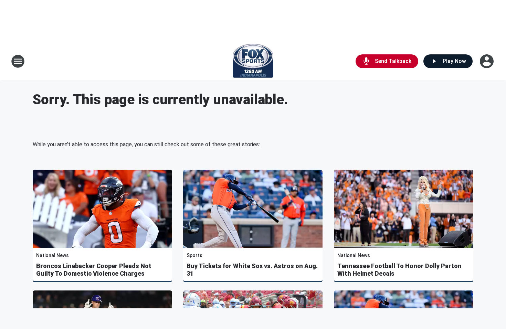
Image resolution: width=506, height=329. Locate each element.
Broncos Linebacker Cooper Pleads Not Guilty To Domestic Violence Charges (93, 269)
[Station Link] (253, 61)
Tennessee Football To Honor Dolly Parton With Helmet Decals (399, 269)
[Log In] (487, 61)
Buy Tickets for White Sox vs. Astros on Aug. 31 (252, 269)
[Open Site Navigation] (18, 61)
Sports (194, 255)
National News (52, 255)
